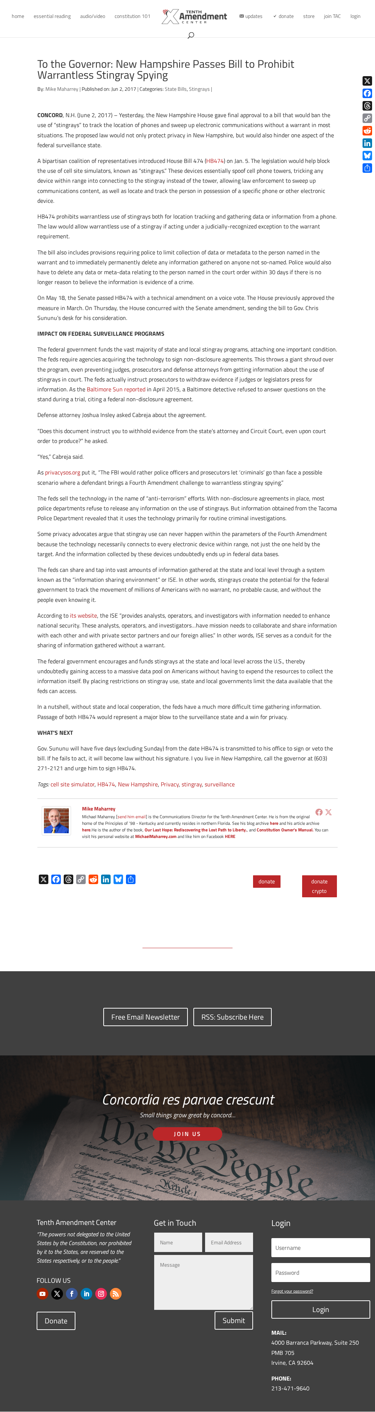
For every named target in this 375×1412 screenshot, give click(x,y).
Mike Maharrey (61, 89)
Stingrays (199, 89)
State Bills (176, 89)
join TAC (332, 17)
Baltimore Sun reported (116, 389)
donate (267, 881)
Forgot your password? (292, 1291)
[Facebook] (319, 812)
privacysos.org (62, 472)
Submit (234, 1320)
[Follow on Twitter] (57, 1294)
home (18, 17)
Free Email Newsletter (145, 1016)
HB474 (215, 160)
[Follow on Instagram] (101, 1294)
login (355, 17)
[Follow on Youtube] (42, 1294)
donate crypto (319, 886)
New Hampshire (138, 784)
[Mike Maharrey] (56, 830)
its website (83, 615)
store (309, 17)
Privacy (170, 784)
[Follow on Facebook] (72, 1294)
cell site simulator (72, 784)
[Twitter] (328, 812)
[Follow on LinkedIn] (86, 1294)
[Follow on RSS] (116, 1294)
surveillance (220, 784)
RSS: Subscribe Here (232, 1016)
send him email (132, 816)
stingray (192, 784)
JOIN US (187, 1133)
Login (320, 1309)
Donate (56, 1320)
